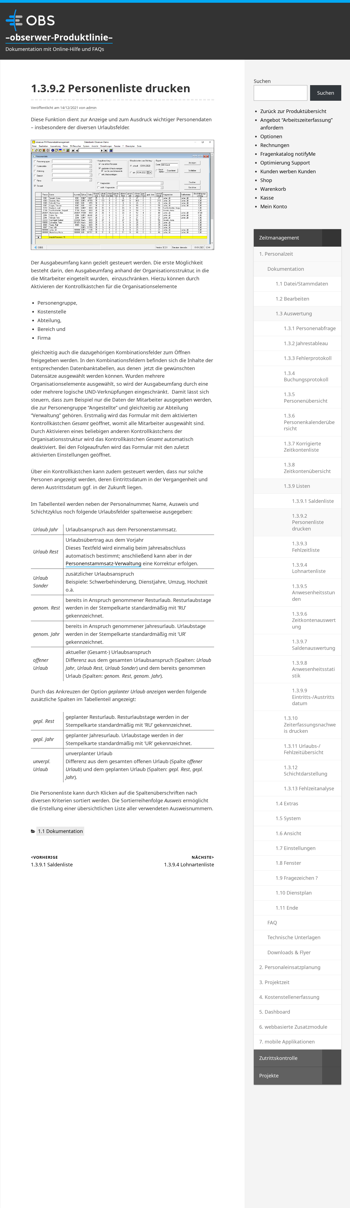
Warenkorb (273, 189)
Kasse (267, 197)
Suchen (262, 81)
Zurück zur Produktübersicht (293, 111)
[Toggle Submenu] (331, 237)
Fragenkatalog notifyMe (288, 154)
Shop (266, 180)
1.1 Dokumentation (60, 831)
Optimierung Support (285, 162)
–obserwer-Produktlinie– (59, 37)
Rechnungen (274, 145)
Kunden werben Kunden (288, 171)
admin (91, 107)
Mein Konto (273, 206)
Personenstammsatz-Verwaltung (103, 563)
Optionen (271, 136)
